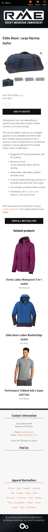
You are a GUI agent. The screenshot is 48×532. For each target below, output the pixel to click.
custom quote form (11, 209)
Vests (22, 507)
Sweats (30, 502)
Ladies (28, 493)
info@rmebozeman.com (27, 435)
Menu (7, 3)
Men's (35, 493)
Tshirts (37, 502)
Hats (12, 493)
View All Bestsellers (24, 221)
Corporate (36, 488)
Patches (38, 498)
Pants (30, 498)
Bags (19, 488)
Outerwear (21, 498)
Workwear (31, 507)
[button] (41, 53)
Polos (10, 502)
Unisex (15, 507)
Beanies (26, 488)
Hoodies (19, 493)
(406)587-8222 (27, 432)
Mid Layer (11, 498)
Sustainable (20, 502)
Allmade (11, 488)
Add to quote (22, 111)
